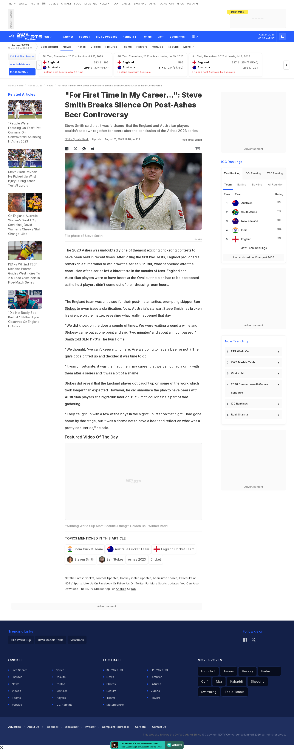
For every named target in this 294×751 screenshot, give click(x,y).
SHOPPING (140, 3)
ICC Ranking (64, 704)
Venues (157, 46)
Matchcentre (115, 704)
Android (121, 588)
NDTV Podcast (106, 36)
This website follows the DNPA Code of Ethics (172, 734)
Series (60, 670)
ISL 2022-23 (115, 670)
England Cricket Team (177, 549)
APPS (152, 3)
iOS (133, 588)
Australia (246, 203)
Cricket (68, 36)
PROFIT (35, 3)
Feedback (52, 726)
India (244, 230)
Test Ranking (232, 173)
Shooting (258, 681)
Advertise (14, 726)
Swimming (209, 692)
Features (62, 691)
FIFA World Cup (240, 351)
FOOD (77, 3)
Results (173, 46)
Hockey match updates (135, 578)
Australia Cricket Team (132, 549)
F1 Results (186, 578)
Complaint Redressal (115, 726)
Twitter (140, 583)
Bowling (257, 184)
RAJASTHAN (166, 3)
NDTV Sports (73, 583)
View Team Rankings (253, 248)
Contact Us (159, 726)
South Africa (249, 212)
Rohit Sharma (239, 414)
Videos (96, 46)
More (187, 46)
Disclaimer (72, 726)
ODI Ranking (253, 173)
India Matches (21, 64)
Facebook (105, 583)
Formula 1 (129, 36)
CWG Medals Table (243, 362)
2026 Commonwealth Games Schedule (249, 388)
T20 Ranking (275, 173)
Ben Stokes (115, 559)
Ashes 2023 (20, 46)
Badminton (177, 36)
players (141, 46)
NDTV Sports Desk (77, 139)
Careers (140, 726)
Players (61, 697)
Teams (16, 697)
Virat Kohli (237, 373)
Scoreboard (49, 46)
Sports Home (15, 85)
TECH (115, 3)
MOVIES (53, 3)
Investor (90, 726)
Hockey (247, 671)
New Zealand (249, 221)
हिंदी (43, 3)
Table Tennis (234, 692)
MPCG (180, 3)
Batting (241, 184)
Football (84, 36)
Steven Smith (84, 559)
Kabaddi (236, 681)
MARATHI (192, 3)
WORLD (23, 3)
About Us (33, 726)
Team (228, 184)
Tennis (147, 36)
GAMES (126, 3)
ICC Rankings (239, 403)
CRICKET (66, 3)
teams (127, 46)
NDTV (12, 3)
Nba (219, 681)
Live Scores (20, 670)
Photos (81, 46)
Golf (161, 36)
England (246, 239)
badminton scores (165, 578)
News (67, 46)
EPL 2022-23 (159, 670)
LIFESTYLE (90, 3)
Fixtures (111, 46)
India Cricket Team (88, 549)
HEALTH (104, 3)
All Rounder (275, 184)
